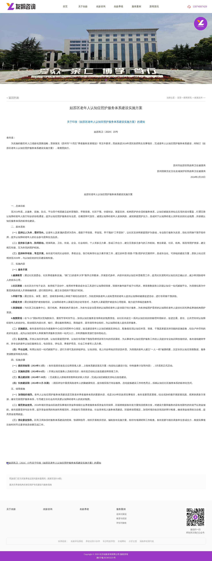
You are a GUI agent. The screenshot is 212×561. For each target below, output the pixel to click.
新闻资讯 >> (189, 98)
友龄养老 (118, 6)
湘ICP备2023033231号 (106, 558)
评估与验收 (121, 523)
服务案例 (136, 6)
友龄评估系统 (77, 541)
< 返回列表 (12, 97)
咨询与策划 (121, 514)
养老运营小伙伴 (93, 541)
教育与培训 (121, 518)
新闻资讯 (154, 6)
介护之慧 (133, 541)
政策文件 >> (200, 98)
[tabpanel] (106, 48)
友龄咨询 (100, 6)
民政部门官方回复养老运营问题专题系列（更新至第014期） (36, 479)
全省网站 (122, 541)
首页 (179, 98)
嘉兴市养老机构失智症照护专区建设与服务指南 (30, 485)
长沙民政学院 (109, 541)
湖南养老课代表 (147, 541)
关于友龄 (83, 6)
